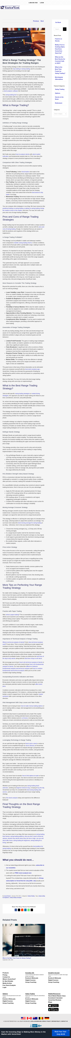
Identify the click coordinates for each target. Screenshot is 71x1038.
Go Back (58, 22)
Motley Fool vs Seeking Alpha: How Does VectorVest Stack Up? (60, 49)
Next (42, 21)
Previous (36, 21)
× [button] (69, 1030)
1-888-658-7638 (33, 2)
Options (57, 93)
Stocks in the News (59, 98)
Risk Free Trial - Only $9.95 (61, 1033)
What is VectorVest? (9, 979)
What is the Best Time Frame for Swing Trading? (17, 958)
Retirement (58, 103)
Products (6, 973)
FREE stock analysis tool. (23, 873)
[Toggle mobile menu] (70, 7)
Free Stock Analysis (9, 985)
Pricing (5, 975)
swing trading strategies (16, 897)
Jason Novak (7, 896)
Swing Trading (31, 896)
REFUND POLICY (56, 1021)
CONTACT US (64, 1021)
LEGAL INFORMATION (36, 1021)
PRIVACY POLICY (46, 1021)
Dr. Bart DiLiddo (8, 981)
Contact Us (6, 977)
